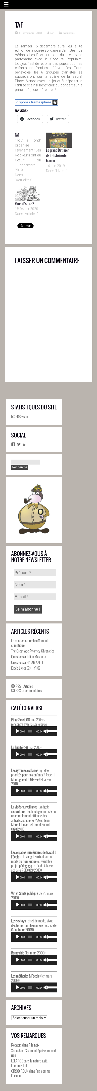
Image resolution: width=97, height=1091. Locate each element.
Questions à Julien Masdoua (28, 656)
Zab (52, 32)
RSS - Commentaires (28, 690)
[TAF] (30, 157)
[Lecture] (17, 731)
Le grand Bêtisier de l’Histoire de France (57, 155)
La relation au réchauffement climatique (29, 643)
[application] (34, 731)
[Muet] (45, 731)
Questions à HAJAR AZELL (27, 662)
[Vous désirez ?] (28, 193)
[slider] (51, 730)
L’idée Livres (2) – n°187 (25, 668)
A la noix (34, 1045)
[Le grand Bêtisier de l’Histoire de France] (59, 140)
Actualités (69, 32)
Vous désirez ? (24, 203)
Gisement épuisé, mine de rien (34, 1053)
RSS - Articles (24, 686)
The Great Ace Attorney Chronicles (32, 651)
